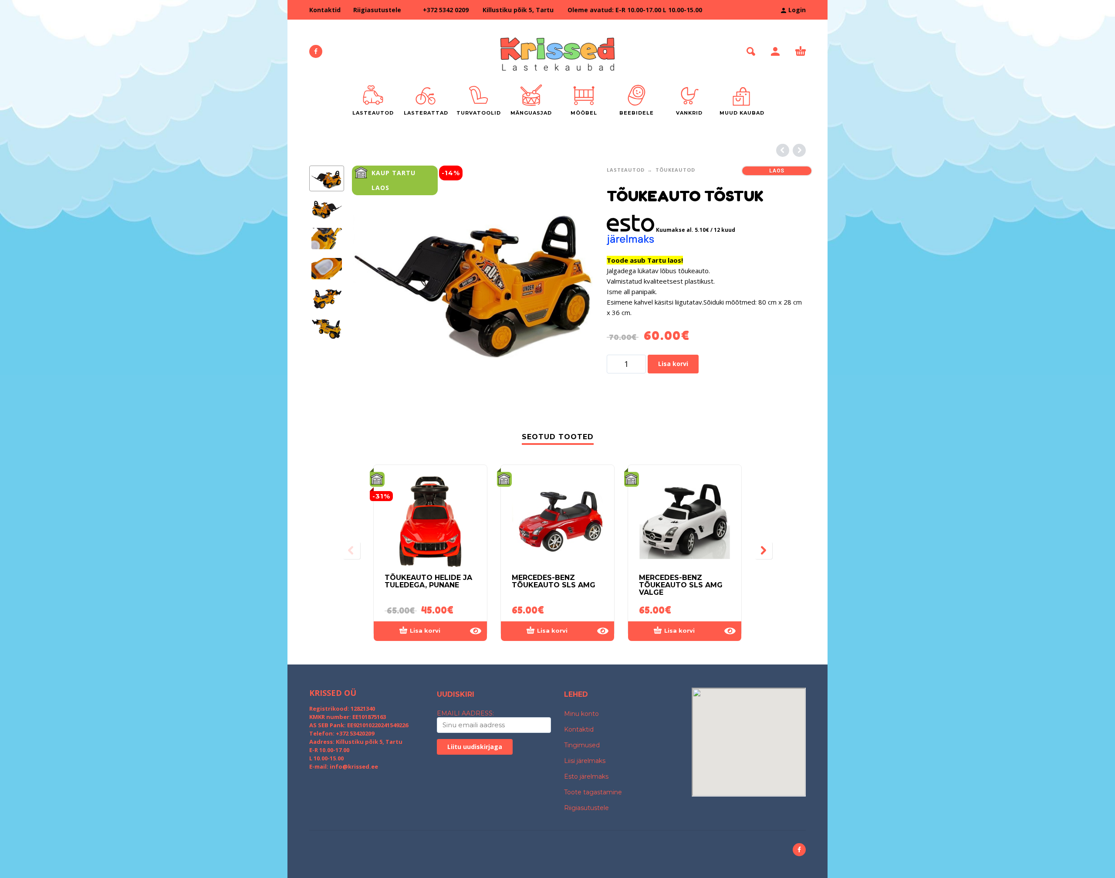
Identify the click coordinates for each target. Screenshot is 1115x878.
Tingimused (582, 745)
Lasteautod (626, 169)
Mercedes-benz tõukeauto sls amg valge (681, 585)
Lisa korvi (673, 363)
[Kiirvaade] (475, 631)
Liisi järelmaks (584, 761)
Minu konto (581, 714)
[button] (751, 51)
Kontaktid (325, 10)
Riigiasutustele (377, 10)
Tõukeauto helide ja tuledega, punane (428, 581)
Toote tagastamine (593, 792)
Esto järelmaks (586, 776)
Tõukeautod (675, 169)
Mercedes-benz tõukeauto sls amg (553, 581)
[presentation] (370, 286)
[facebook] (315, 51)
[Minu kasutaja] (775, 51)
